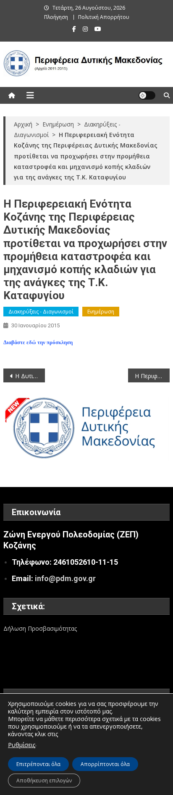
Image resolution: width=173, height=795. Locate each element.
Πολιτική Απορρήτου (103, 17)
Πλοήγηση (56, 17)
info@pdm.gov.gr (65, 578)
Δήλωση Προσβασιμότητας (40, 628)
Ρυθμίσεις (21, 745)
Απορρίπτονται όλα (105, 764)
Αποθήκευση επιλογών (44, 780)
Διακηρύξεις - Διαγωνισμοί (40, 311)
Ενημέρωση (100, 311)
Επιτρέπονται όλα (38, 764)
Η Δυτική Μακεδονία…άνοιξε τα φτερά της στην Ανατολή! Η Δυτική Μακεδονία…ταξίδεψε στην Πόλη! (30, 376)
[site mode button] (147, 95)
